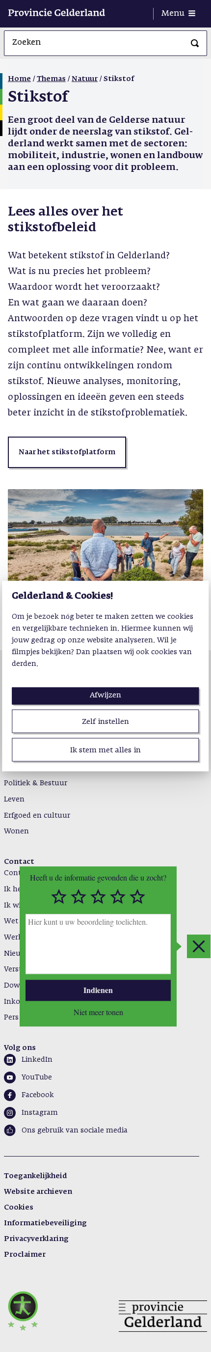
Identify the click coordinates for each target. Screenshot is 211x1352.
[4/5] (118, 897)
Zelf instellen (105, 721)
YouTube (37, 1077)
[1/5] (59, 897)
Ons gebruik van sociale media (75, 1130)
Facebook (38, 1095)
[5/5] (137, 897)
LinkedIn (37, 1059)
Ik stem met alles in (105, 750)
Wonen (16, 831)
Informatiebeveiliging (45, 1223)
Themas (51, 79)
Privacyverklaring (36, 1239)
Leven (14, 799)
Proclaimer (25, 1254)
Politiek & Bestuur (35, 783)
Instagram (40, 1112)
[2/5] (78, 897)
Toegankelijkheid (35, 1176)
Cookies (18, 1207)
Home (19, 79)
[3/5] (98, 897)
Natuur (85, 79)
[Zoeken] (194, 43)
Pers (11, 1017)
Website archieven (38, 1191)
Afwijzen (105, 694)
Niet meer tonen (98, 1012)
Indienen (98, 990)
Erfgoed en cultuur (37, 815)
